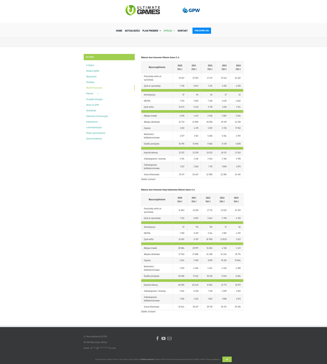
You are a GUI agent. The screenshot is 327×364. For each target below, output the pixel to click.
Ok (227, 359)
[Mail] (169, 338)
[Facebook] (157, 338)
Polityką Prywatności (147, 359)
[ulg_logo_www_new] (142, 6)
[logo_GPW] (191, 7)
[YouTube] (163, 338)
